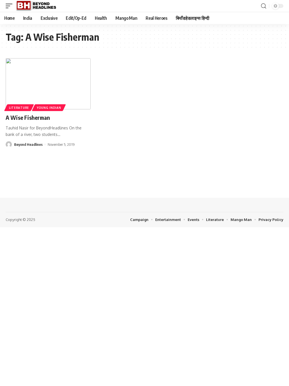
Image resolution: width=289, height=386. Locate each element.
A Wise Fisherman (28, 117)
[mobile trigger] (10, 6)
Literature (19, 107)
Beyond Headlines (28, 144)
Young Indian (49, 107)
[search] (264, 6)
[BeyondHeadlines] (38, 6)
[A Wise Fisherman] (48, 83)
